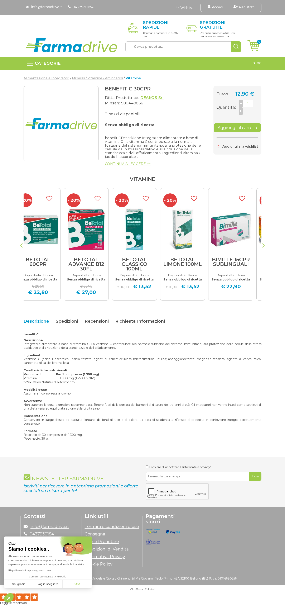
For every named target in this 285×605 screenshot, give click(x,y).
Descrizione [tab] (36, 321)
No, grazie (18, 584)
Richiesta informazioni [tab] (140, 321)
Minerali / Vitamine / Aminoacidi (97, 78)
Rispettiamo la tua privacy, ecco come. (30, 570)
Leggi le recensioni (14, 603)
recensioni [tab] (97, 321)
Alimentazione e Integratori (46, 78)
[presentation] (21, 246)
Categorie (48, 63)
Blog (257, 63)
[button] (9, 598)
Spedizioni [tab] (67, 321)
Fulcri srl (150, 589)
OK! (77, 584)
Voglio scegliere (48, 584)
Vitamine (142, 179)
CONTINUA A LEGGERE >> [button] (128, 164)
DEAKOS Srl (152, 97)
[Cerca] (236, 46)
